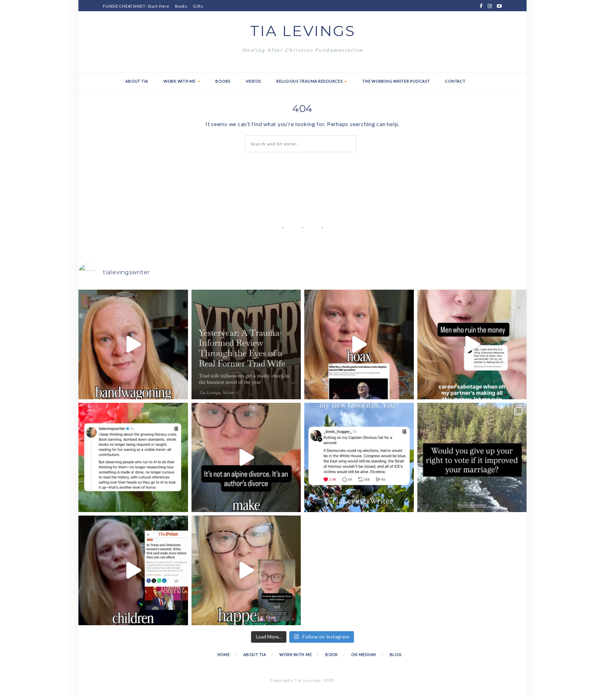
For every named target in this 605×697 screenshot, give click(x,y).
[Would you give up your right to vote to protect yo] (472, 457)
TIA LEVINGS (302, 31)
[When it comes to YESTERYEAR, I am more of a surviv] (246, 344)
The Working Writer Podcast (396, 81)
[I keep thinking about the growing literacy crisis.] (133, 457)
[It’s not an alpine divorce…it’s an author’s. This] (246, 457)
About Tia (136, 81)
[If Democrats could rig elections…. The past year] (359, 457)
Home (223, 654)
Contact (455, 81)
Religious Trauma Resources (309, 81)
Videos (253, 81)
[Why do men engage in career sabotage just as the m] (472, 344)
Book (331, 654)
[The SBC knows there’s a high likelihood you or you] (359, 344)
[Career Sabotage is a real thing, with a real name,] (246, 570)
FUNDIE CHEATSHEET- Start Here (136, 6)
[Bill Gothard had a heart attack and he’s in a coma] (133, 570)
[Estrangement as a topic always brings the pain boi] (133, 344)
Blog (396, 654)
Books (181, 6)
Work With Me (180, 81)
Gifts (198, 6)
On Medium (363, 654)
